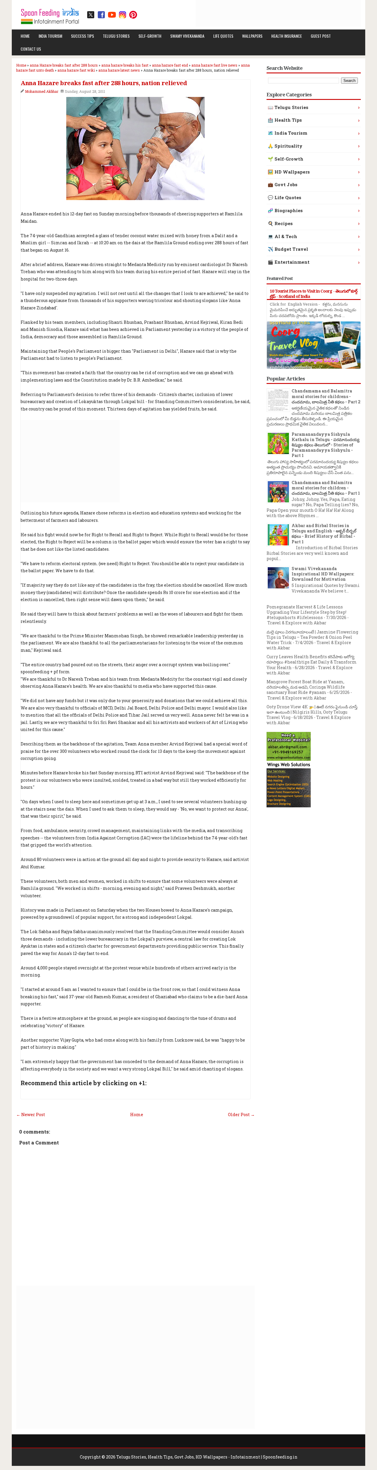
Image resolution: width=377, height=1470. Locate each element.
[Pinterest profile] (133, 14)
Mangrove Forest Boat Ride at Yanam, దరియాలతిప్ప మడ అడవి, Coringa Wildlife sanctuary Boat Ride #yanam (306, 687)
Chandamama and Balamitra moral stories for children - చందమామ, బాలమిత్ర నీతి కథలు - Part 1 (326, 488)
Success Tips (82, 36)
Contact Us (31, 49)
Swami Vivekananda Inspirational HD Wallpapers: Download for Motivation (323, 574)
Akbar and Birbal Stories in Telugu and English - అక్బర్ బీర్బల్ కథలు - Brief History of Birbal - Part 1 (324, 534)
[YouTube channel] (112, 14)
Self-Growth (149, 36)
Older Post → (241, 1114)
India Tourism (50, 36)
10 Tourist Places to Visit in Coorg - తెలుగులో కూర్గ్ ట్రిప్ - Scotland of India (313, 293)
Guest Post (321, 36)
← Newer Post (30, 1114)
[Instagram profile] (122, 14)
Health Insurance (286, 36)
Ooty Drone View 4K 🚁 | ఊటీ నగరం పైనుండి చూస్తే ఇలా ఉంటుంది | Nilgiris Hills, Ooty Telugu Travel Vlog (312, 712)
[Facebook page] (101, 14)
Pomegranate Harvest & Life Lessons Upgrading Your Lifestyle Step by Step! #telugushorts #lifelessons (306, 612)
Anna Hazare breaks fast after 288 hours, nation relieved (104, 83)
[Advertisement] (253, 13)
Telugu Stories (116, 36)
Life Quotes (223, 36)
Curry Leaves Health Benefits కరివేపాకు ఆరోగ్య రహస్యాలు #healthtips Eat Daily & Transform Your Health (312, 662)
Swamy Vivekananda (187, 36)
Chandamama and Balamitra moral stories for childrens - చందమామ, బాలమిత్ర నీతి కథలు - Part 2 (326, 396)
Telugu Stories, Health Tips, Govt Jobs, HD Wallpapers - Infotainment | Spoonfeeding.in (206, 1457)
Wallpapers (252, 36)
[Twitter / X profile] (90, 14)
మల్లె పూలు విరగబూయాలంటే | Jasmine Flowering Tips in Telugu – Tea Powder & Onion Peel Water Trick (312, 637)
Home (25, 36)
